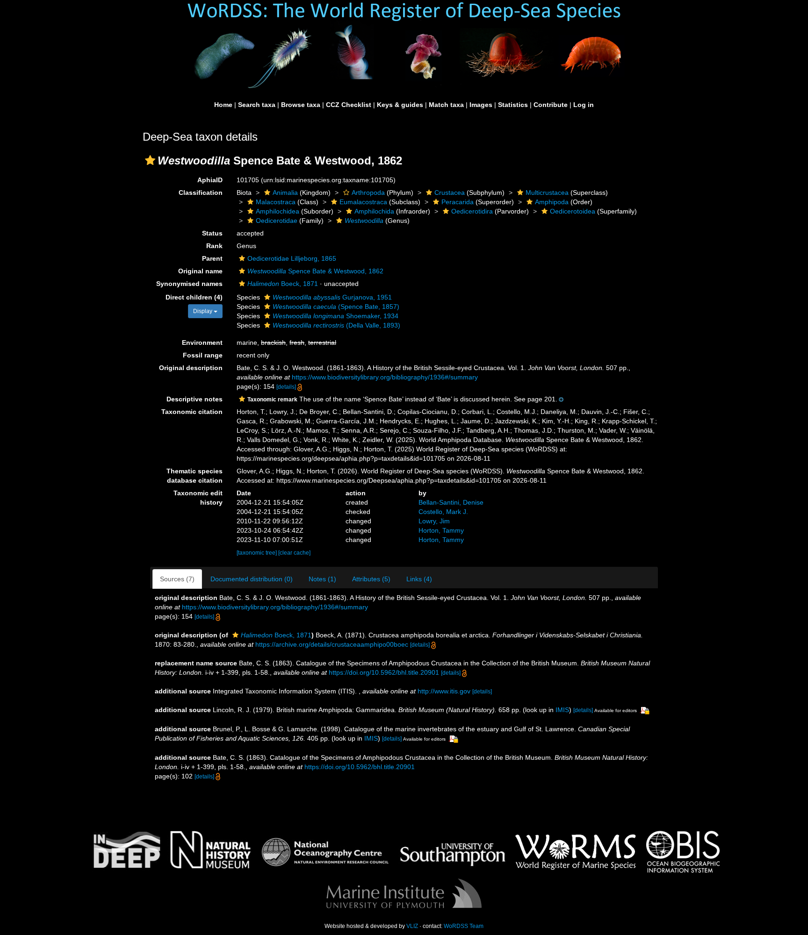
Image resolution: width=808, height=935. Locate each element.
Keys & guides (400, 104)
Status (212, 233)
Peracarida (457, 202)
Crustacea (449, 192)
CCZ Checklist (348, 104)
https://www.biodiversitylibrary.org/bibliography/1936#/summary (385, 377)
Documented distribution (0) (251, 579)
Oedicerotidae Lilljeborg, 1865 (291, 258)
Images (480, 104)
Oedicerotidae (276, 220)
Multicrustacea (547, 192)
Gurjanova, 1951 (332, 297)
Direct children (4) (194, 297)
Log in (583, 104)
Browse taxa (300, 104)
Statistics (513, 104)
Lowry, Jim (434, 521)
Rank (214, 246)
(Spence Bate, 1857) (336, 306)
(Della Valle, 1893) (336, 325)
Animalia (285, 192)
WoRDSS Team (463, 926)
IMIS (562, 710)
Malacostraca (276, 202)
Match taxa (446, 104)
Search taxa (256, 104)
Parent (212, 258)
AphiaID (210, 180)
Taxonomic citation (192, 411)
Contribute (551, 104)
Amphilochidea (277, 211)
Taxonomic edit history (198, 497)
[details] (286, 387)
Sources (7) (177, 579)
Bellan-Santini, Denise (450, 502)
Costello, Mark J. (443, 511)
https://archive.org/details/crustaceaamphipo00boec (331, 644)
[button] (150, 160)
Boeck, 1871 (282, 283)
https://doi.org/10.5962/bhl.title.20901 (384, 672)
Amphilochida (374, 211)
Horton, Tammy (441, 530)
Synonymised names (189, 283)
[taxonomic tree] (257, 553)
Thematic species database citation (194, 475)
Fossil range (203, 355)
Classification (201, 192)
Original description (191, 367)
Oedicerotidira (472, 211)
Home (223, 104)
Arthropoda (368, 192)
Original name (200, 271)
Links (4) (419, 579)
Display (203, 311)
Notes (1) (322, 579)
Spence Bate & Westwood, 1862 (315, 271)
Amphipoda (552, 202)
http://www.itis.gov (444, 691)
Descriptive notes (194, 399)
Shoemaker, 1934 (335, 316)
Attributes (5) (371, 579)
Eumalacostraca (363, 202)
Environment (202, 342)
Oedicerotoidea (572, 211)
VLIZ (412, 926)
